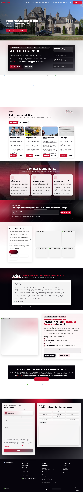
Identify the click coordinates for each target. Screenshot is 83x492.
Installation (44, 474)
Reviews (60, 2)
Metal (40, 2)
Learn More (28, 67)
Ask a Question (23, 123)
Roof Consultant (45, 467)
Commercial (35, 2)
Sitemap (64, 472)
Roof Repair (44, 468)
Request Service (65, 212)
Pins (64, 2)
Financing (65, 467)
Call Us (21, 30)
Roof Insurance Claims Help (47, 481)
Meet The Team (64, 355)
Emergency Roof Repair (47, 479)
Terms (49, 489)
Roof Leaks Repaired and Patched (49, 482)
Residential (28, 2)
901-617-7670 (77, 2)
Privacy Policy (22, 445)
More (51, 2)
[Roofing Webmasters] (8, 490)
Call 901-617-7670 (16, 67)
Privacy (45, 489)
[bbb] (14, 465)
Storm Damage (45, 2)
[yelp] (11, 465)
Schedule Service (49, 355)
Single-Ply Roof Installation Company (49, 469)
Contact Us (68, 2)
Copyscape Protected (56, 489)
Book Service (13, 123)
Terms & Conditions (67, 471)
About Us (55, 2)
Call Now (20, 155)
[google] (8, 465)
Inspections (44, 473)
